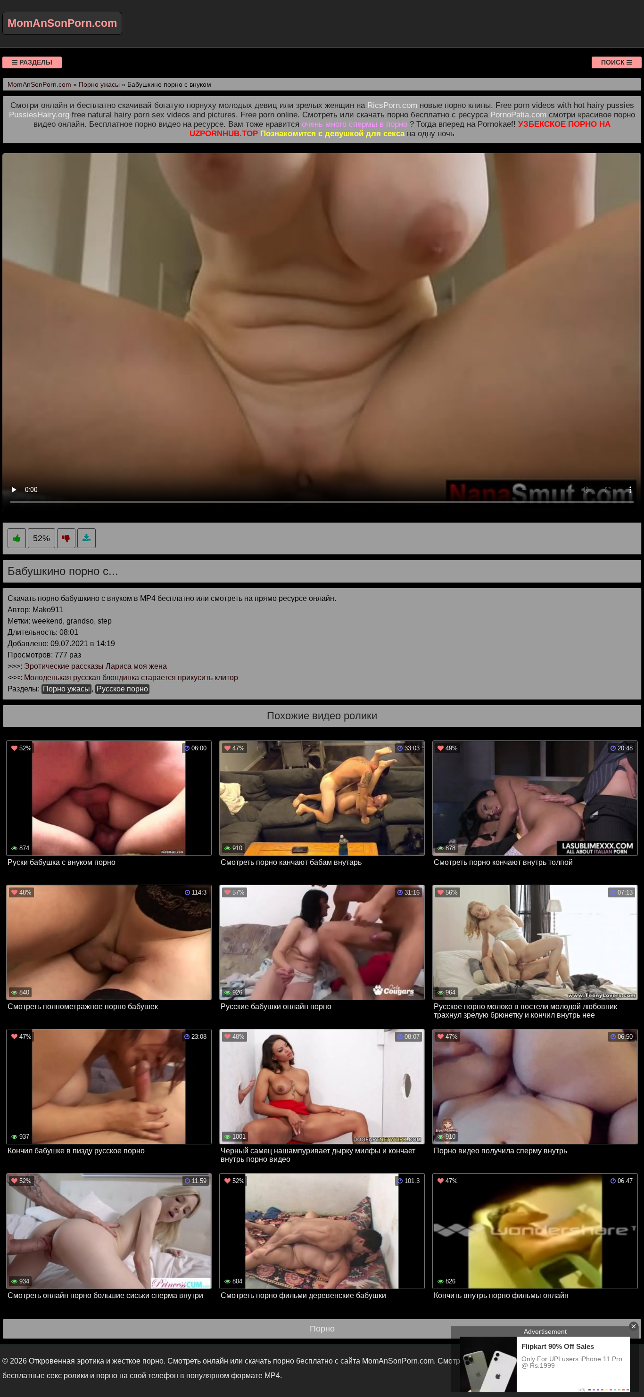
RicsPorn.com (392, 105)
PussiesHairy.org (39, 114)
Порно (322, 1328)
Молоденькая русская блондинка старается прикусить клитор (131, 678)
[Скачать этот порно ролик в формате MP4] (86, 538)
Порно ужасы (66, 689)
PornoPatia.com (518, 114)
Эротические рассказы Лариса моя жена (95, 666)
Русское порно (122, 689)
